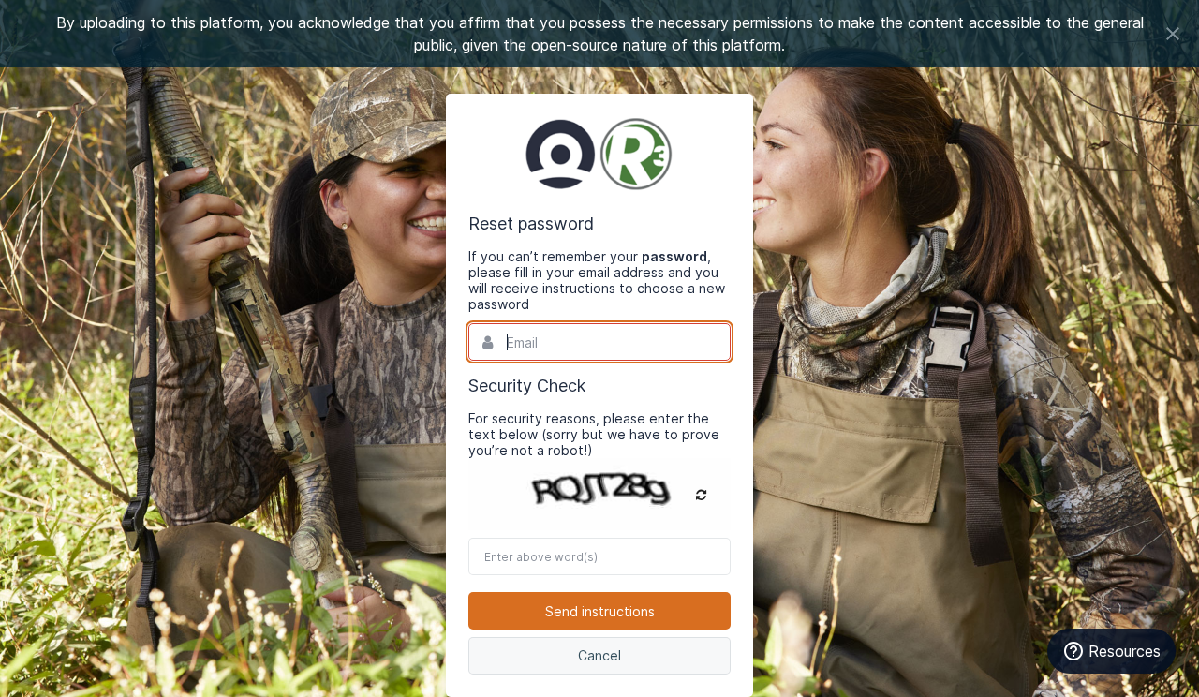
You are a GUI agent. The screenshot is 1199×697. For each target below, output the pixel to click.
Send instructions (600, 611)
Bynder (599, 153)
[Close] (1173, 33)
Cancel (599, 655)
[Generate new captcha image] (701, 494)
